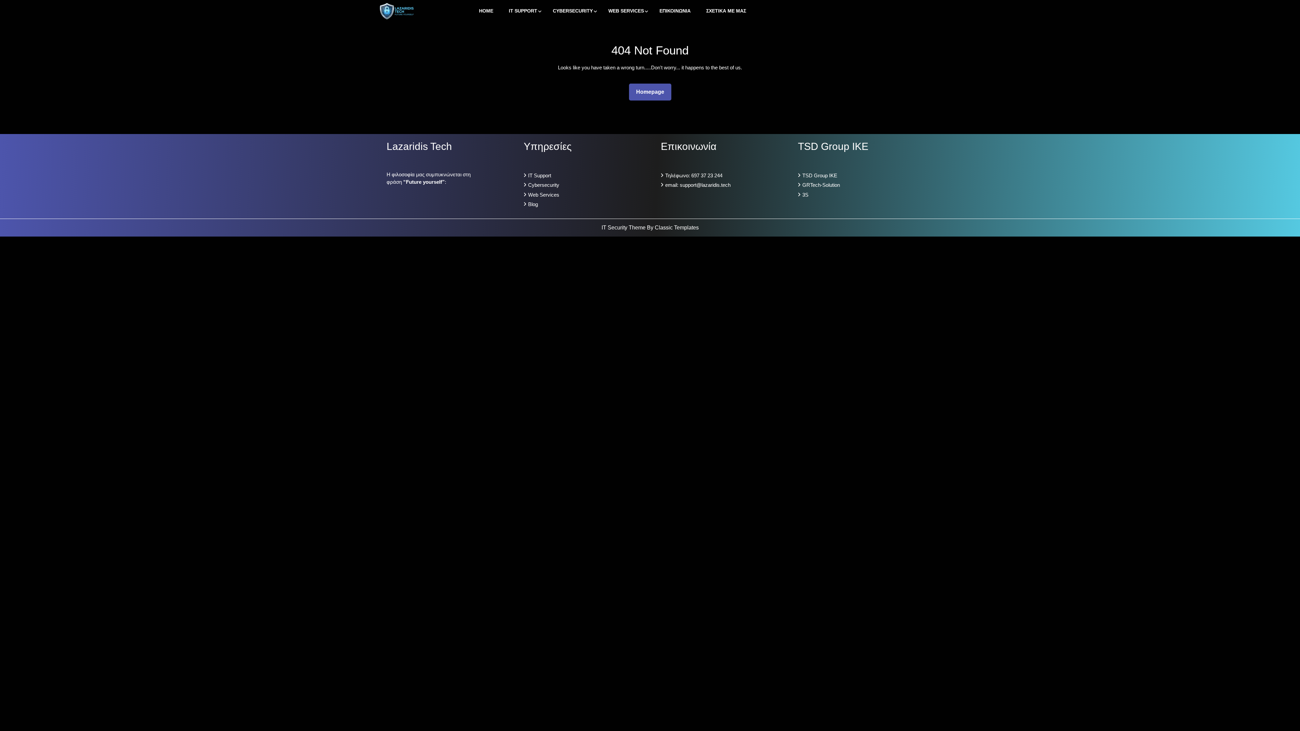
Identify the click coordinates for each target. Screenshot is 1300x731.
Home (486, 11)
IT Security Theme (624, 227)
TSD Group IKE (819, 175)
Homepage (653, 92)
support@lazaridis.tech (705, 185)
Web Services (626, 11)
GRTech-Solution (821, 185)
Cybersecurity (573, 11)
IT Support (523, 11)
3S (805, 195)
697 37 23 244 (706, 175)
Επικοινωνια (675, 11)
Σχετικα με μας (726, 11)
